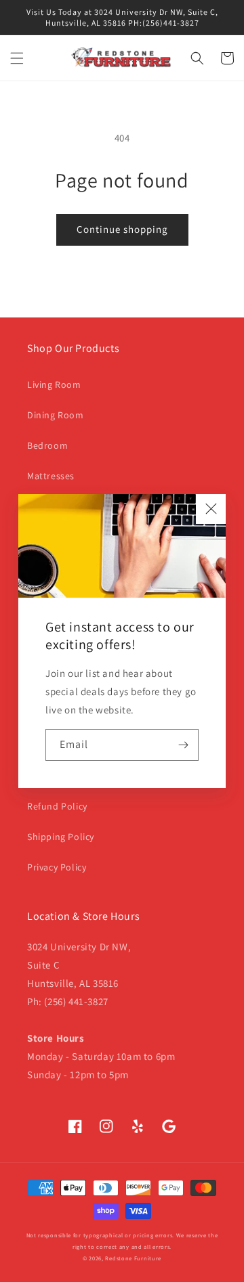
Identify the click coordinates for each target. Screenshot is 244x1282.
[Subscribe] (183, 745)
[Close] (211, 509)
